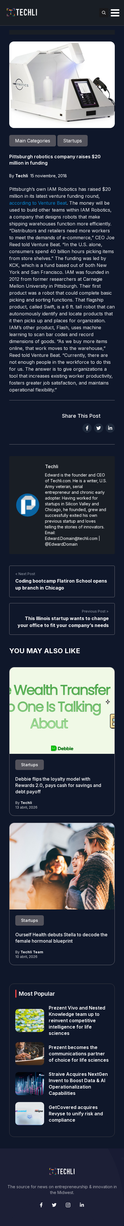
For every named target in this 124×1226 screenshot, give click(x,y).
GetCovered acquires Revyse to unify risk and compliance (76, 1113)
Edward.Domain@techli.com (71, 538)
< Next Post (25, 574)
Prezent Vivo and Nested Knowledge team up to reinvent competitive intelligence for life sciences (77, 1020)
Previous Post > (95, 611)
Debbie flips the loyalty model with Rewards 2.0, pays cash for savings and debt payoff (58, 785)
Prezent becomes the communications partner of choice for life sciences (79, 1053)
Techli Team (31, 952)
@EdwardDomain (61, 544)
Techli (21, 175)
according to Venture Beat (38, 203)
